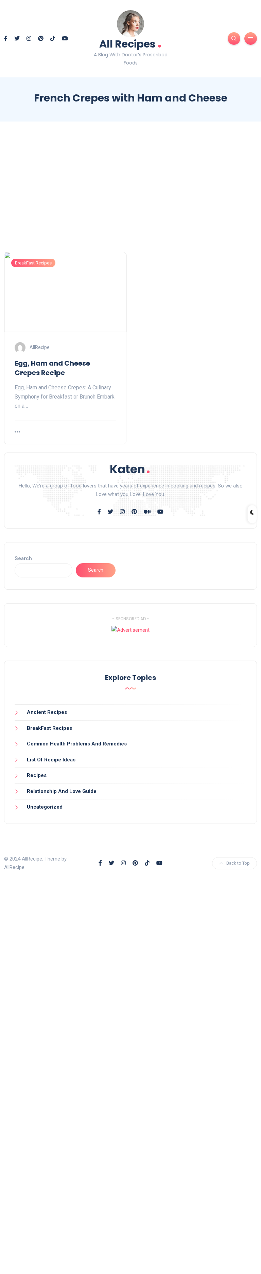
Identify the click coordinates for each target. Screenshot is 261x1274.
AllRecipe (40, 347)
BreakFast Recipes (33, 262)
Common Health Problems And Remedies (77, 744)
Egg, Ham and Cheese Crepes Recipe (52, 367)
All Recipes (130, 43)
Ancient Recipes (47, 712)
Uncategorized (45, 807)
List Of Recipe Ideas (51, 760)
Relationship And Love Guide (62, 791)
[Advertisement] (130, 192)
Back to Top (238, 863)
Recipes (37, 775)
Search (23, 558)
